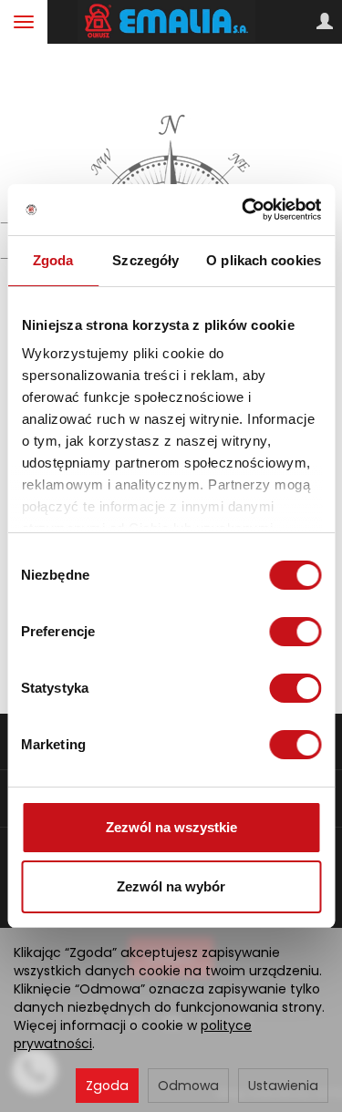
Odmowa (188, 1085)
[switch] (295, 631)
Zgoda (107, 1085)
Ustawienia (283, 1085)
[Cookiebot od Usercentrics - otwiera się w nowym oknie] (243, 209)
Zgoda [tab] (53, 260)
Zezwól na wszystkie (171, 827)
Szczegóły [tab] (145, 260)
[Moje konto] (324, 22)
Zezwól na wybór (171, 886)
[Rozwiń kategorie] (23, 22)
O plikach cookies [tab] (263, 260)
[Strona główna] (171, 22)
